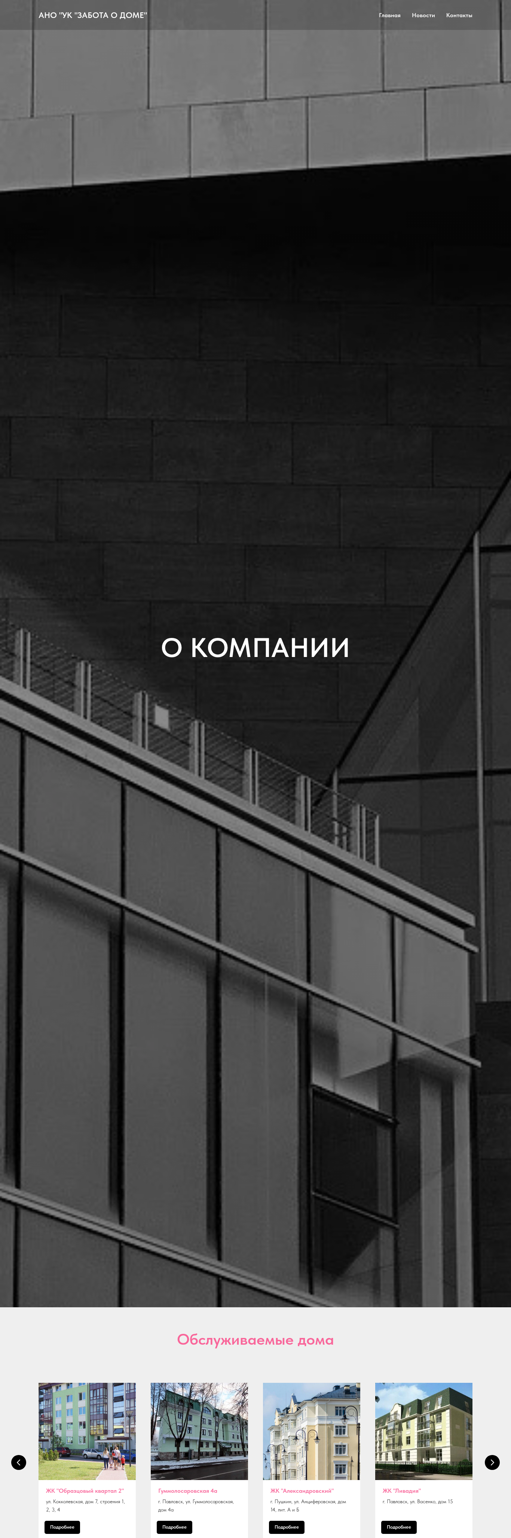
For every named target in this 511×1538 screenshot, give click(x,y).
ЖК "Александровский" (302, 1490)
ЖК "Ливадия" (402, 1490)
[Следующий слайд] (492, 1462)
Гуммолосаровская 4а (187, 1490)
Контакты (459, 15)
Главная (390, 15)
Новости (423, 15)
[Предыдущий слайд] (18, 1462)
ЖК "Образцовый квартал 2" (85, 1490)
